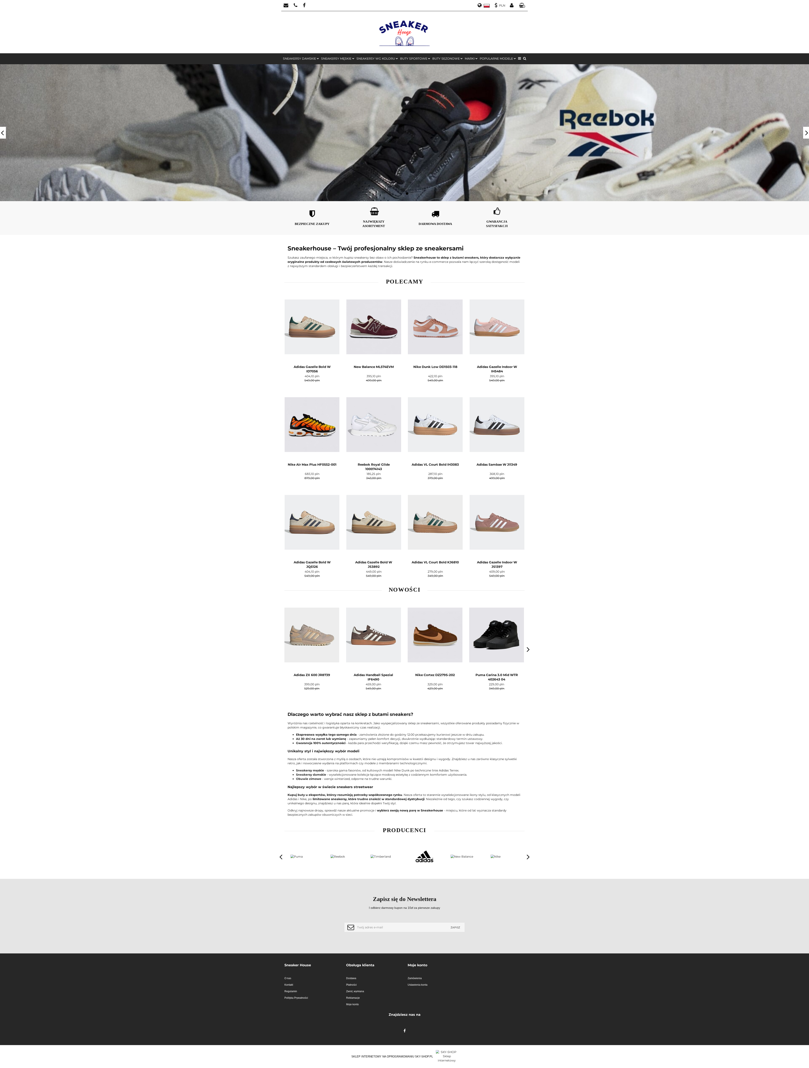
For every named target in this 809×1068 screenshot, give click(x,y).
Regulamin (290, 991)
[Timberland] (344, 857)
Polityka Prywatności (296, 997)
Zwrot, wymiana (355, 991)
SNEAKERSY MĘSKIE (336, 58)
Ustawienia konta (417, 984)
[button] (312, 965)
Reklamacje (353, 997)
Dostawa (351, 978)
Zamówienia (415, 978)
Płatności (351, 984)
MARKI (470, 58)
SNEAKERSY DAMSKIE (300, 58)
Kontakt (288, 984)
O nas (287, 978)
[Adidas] (384, 857)
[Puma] (505, 857)
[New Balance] (424, 857)
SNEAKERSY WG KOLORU (376, 58)
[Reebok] (304, 857)
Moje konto (352, 1004)
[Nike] (465, 857)
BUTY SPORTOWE (414, 58)
